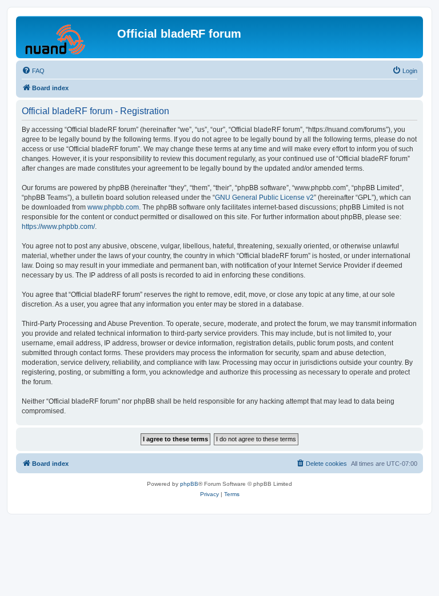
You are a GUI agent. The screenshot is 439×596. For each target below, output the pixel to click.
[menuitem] (33, 71)
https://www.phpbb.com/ (58, 227)
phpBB (189, 484)
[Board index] (68, 37)
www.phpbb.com (113, 207)
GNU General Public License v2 (264, 198)
